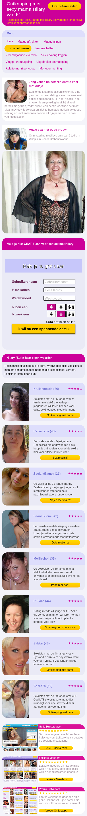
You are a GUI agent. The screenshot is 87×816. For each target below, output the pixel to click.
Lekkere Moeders (56, 779)
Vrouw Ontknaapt (56, 810)
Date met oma (60, 542)
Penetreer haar (60, 585)
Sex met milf (60, 457)
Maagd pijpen (52, 41)
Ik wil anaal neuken (18, 48)
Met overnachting (50, 68)
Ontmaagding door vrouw (60, 627)
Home (9, 41)
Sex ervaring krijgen (54, 55)
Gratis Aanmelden (64, 6)
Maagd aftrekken (28, 41)
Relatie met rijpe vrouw (20, 68)
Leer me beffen (44, 48)
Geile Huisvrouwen (56, 748)
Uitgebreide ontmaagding (52, 61)
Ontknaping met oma (60, 712)
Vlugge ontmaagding (19, 61)
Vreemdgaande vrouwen (21, 55)
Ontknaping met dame (60, 415)
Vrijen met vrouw (60, 500)
